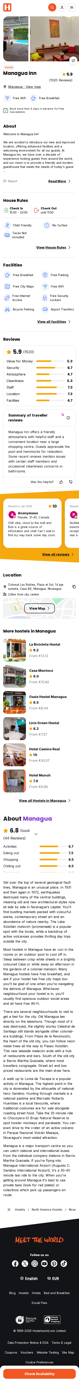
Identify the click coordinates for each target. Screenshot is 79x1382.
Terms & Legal (61, 1342)
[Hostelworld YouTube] (44, 1263)
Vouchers (26, 1352)
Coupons (11, 1352)
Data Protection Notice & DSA (28, 1342)
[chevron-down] (36, 834)
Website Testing (48, 1352)
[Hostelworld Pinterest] (54, 1263)
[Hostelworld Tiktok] (64, 1263)
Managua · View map (24, 87)
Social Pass (39, 1302)
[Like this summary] (61, 482)
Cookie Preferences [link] (39, 1362)
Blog (12, 1293)
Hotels (36, 1293)
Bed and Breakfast (57, 1293)
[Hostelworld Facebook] (15, 1263)
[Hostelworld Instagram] (34, 1263)
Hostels (24, 1293)
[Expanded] (9, 1210)
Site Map (68, 1352)
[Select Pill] (52, 7)
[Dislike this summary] (71, 482)
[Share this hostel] (73, 60)
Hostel (9, 67)
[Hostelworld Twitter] (25, 1263)
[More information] (68, 417)
